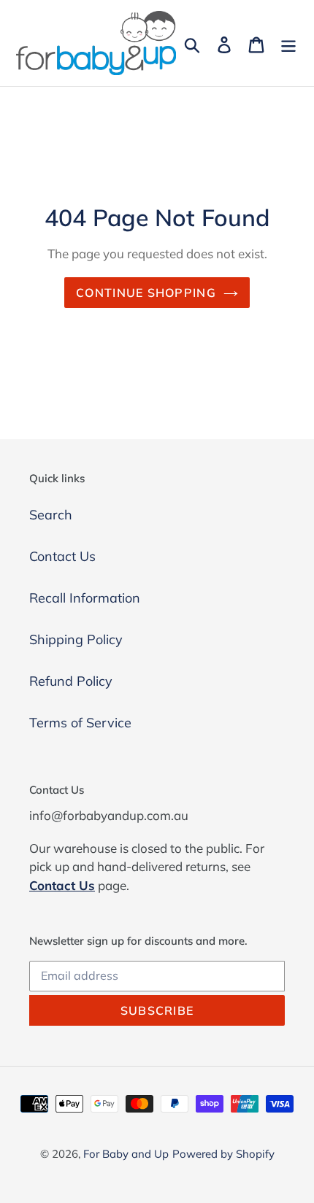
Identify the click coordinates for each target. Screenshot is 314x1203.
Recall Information (84, 597)
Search (50, 514)
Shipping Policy (76, 639)
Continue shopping (146, 292)
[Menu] (288, 43)
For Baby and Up (126, 1154)
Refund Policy (70, 681)
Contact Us (62, 556)
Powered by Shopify (223, 1154)
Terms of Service (80, 722)
